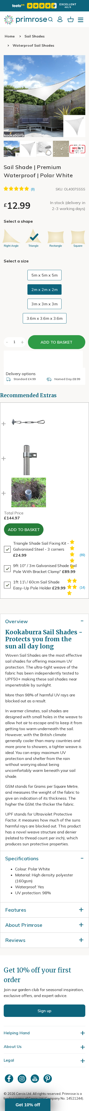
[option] (11, 238)
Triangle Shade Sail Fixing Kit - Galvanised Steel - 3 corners (41, 549)
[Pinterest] (48, 1078)
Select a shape (18, 221)
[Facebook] (10, 1078)
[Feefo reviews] (44, 5)
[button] (79, 148)
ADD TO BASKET (56, 342)
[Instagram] (22, 1078)
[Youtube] (35, 1078)
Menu (82, 21)
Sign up (44, 1010)
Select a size (16, 260)
